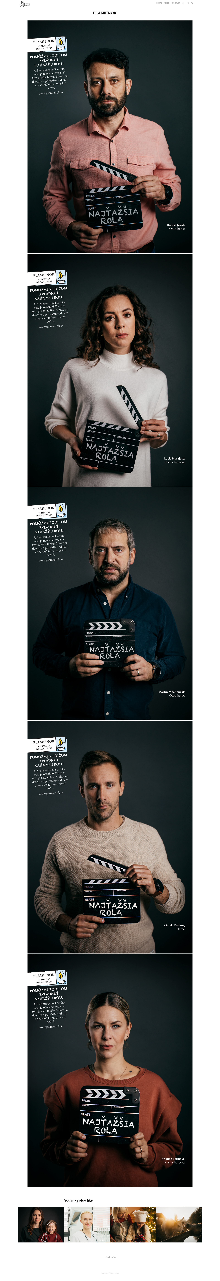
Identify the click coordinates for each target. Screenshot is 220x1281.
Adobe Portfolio (114, 1273)
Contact (176, 3)
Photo (159, 3)
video (166, 3)
